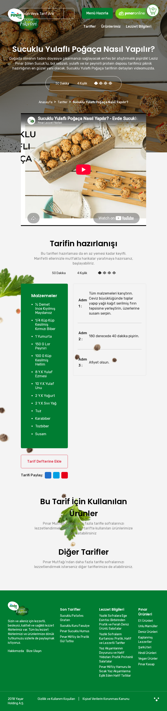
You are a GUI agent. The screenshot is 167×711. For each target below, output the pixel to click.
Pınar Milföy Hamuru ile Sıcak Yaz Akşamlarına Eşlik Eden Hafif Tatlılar (115, 671)
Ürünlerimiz (111, 26)
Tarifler (89, 26)
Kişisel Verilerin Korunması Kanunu (106, 699)
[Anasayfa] (23, 21)
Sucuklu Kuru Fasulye (75, 626)
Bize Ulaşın (34, 651)
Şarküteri (144, 647)
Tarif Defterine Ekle (44, 461)
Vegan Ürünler (148, 658)
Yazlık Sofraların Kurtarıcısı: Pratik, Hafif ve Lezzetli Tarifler (115, 638)
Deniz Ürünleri (147, 632)
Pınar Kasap (146, 664)
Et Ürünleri (145, 621)
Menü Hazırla (97, 13)
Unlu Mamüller (148, 626)
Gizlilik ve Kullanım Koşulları (56, 699)
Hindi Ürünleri (147, 653)
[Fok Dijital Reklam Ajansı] (156, 699)
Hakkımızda (16, 651)
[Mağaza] (137, 11)
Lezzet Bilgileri (138, 26)
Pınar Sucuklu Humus (74, 631)
